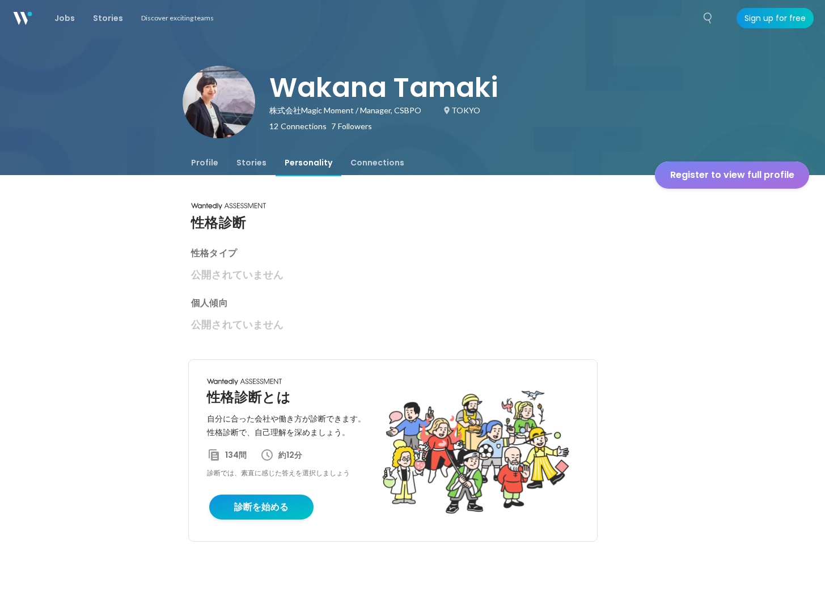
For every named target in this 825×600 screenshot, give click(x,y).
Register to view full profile (732, 174)
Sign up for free (775, 18)
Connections (377, 162)
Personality (308, 162)
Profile (204, 162)
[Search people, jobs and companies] (708, 18)
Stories (251, 162)
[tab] (204, 162)
